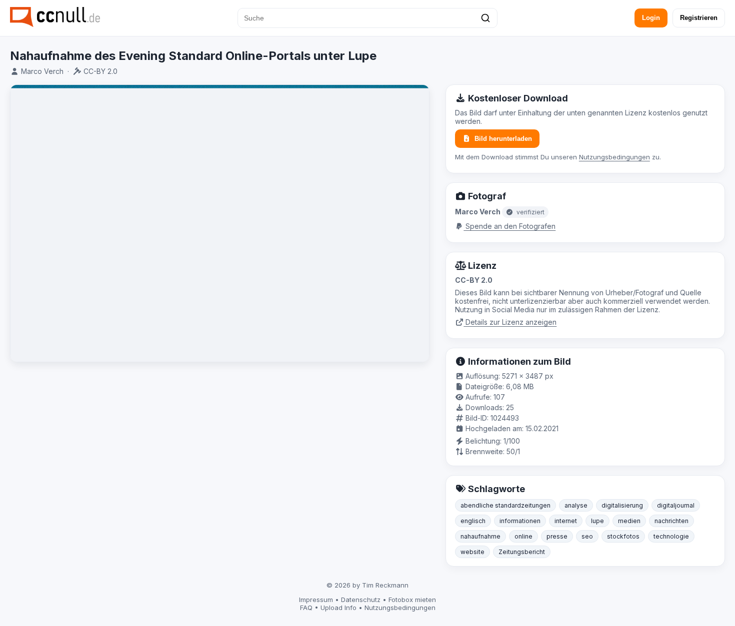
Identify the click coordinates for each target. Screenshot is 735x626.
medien (629, 521)
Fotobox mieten (412, 600)
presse (557, 536)
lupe (597, 521)
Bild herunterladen (503, 138)
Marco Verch (42, 71)
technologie (671, 536)
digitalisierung (622, 505)
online (523, 536)
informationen (520, 521)
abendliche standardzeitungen (505, 505)
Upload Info (338, 608)
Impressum (316, 600)
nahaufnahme (480, 536)
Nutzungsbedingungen (614, 157)
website (472, 552)
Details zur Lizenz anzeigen (510, 322)
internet (565, 521)
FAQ (306, 608)
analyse (576, 505)
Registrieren (699, 17)
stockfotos (623, 536)
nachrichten (671, 521)
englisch (473, 521)
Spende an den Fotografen (510, 226)
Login (651, 17)
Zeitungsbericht (521, 552)
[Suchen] (486, 18)
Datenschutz (360, 600)
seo (587, 536)
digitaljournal (675, 505)
